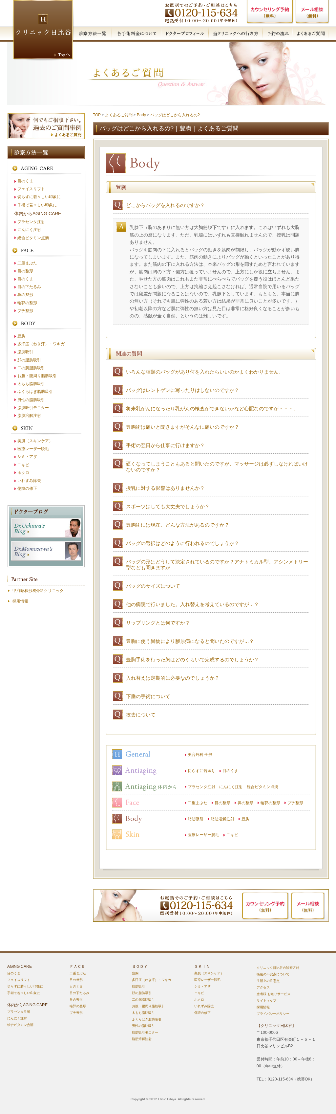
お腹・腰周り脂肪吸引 (37, 376)
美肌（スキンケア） (35, 441)
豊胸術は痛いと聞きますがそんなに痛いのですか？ (182, 427)
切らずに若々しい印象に (39, 196)
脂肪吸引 (195, 819)
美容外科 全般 (200, 754)
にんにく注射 (29, 229)
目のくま (230, 770)
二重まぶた (197, 803)
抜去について (141, 714)
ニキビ (232, 834)
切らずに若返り (201, 770)
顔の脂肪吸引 (29, 360)
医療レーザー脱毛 (203, 834)
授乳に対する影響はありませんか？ (165, 488)
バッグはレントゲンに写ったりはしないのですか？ (182, 390)
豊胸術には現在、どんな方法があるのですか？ (177, 525)
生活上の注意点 (268, 981)
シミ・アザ (27, 456)
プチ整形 (295, 803)
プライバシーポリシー (273, 1013)
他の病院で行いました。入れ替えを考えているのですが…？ (192, 604)
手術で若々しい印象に (37, 205)
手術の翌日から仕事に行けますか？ (165, 445)
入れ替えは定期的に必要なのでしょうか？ (173, 678)
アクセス (263, 987)
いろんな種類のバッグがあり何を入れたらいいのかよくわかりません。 (205, 372)
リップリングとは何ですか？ (158, 622)
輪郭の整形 (270, 803)
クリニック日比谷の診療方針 (278, 967)
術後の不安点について (273, 974)
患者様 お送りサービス (273, 994)
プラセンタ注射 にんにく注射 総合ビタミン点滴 (233, 786)
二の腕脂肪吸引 (31, 368)
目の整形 (222, 803)
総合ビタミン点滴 (33, 238)
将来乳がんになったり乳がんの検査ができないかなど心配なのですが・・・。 (212, 408)
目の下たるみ (29, 286)
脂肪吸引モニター (33, 407)
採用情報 (20, 601)
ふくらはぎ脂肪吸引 (35, 391)
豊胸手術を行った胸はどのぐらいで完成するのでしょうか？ (192, 659)
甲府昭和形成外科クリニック (38, 590)
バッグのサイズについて (153, 586)
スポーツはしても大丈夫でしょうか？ (168, 506)
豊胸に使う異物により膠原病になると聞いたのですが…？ (190, 641)
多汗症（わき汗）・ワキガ (41, 344)
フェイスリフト (31, 189)
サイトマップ (266, 1000)
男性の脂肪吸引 (31, 400)
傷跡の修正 (27, 488)
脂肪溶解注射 (222, 819)
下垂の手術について (148, 696)
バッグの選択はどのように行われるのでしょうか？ (182, 543)
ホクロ (23, 472)
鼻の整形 (245, 803)
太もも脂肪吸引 (31, 383)
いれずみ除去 (29, 480)
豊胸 (245, 819)
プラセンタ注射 (31, 221)
